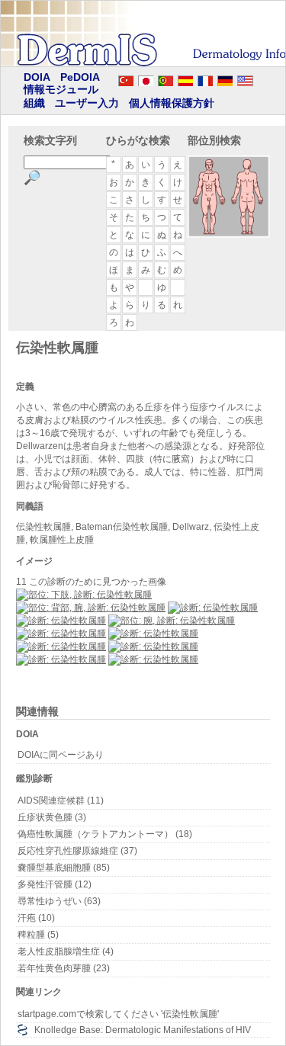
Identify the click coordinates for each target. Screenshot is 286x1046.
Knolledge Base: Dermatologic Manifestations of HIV (142, 1030)
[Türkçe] (125, 78)
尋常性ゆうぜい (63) (59, 901)
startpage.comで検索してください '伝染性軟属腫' (118, 1014)
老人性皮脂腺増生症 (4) (66, 951)
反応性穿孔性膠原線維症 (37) (77, 850)
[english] (260, 78)
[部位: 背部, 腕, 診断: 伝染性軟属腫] (90, 607)
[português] (165, 78)
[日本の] (145, 78)
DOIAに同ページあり (61, 754)
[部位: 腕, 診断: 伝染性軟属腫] (171, 620)
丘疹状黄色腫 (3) (52, 817)
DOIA (37, 77)
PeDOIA (80, 77)
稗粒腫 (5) (38, 934)
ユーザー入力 (87, 103)
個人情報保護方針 (171, 103)
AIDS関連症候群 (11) (61, 800)
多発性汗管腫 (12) (55, 884)
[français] (205, 78)
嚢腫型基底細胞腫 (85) (64, 867)
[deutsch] (225, 78)
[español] (185, 78)
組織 (34, 103)
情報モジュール (61, 89)
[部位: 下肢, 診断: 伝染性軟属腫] (84, 594)
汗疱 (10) (36, 918)
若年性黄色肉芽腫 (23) (64, 968)
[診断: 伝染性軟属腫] (213, 607)
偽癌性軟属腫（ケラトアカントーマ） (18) (105, 834)
